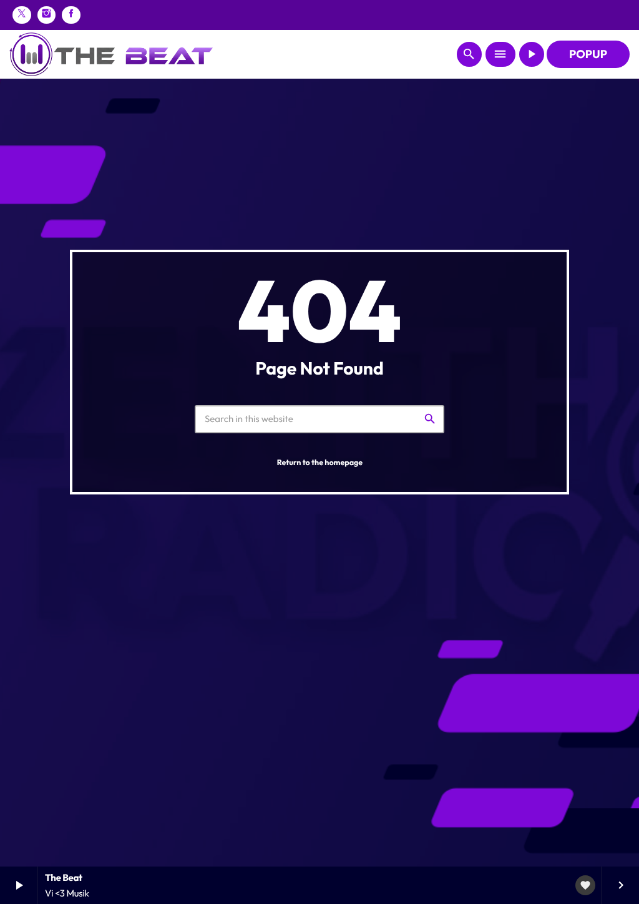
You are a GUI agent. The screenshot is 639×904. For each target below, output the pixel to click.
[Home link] (111, 54)
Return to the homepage (320, 463)
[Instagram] (46, 15)
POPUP (588, 54)
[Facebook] (71, 15)
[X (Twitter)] (21, 15)
